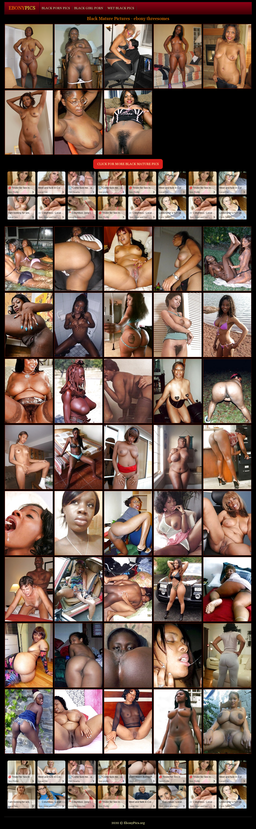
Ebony (22, 8)
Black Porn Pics (56, 8)
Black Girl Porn (88, 8)
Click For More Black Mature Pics (128, 164)
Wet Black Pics (120, 8)
